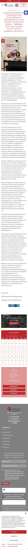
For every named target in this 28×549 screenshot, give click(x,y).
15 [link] (21, 350)
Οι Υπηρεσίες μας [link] (7, 435)
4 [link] (6, 345)
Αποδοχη (14, 532)
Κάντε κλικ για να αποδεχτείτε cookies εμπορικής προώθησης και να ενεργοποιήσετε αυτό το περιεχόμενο (14, 496)
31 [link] (17, 341)
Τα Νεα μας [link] (17, 10)
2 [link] (10, 362)
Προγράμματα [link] (6, 438)
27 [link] (3, 341)
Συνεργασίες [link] (6, 441)
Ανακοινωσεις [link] (11, 10)
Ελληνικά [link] (16, 1)
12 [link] (10, 350)
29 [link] (10, 341)
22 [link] (21, 354)
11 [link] (6, 350)
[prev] (7, 336)
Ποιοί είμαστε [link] (6, 432)
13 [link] (14, 350)
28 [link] (6, 341)
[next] (21, 336)
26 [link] (10, 358)
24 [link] (3, 358)
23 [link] (25, 354)
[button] (25, 513)
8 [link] (21, 345)
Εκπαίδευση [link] (5, 444)
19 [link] (10, 354)
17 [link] (3, 354)
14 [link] (17, 350)
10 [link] (3, 350)
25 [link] (6, 358)
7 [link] (17, 345)
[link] (26, 13)
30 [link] (14, 341)
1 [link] (21, 341)
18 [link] (6, 354)
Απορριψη (14, 536)
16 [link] (25, 350)
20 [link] (14, 354)
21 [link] (17, 354)
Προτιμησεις (14, 540)
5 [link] (10, 345)
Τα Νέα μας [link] (5, 447)
